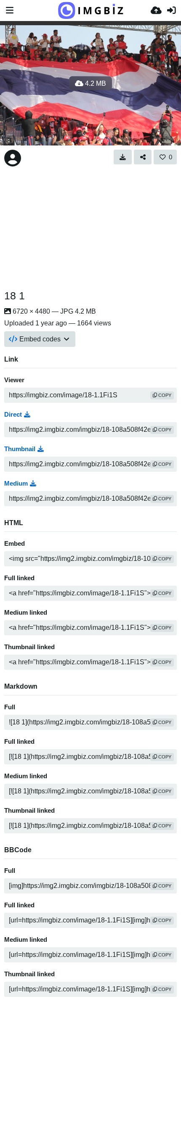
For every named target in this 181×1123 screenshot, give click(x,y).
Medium (16, 483)
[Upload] (156, 10)
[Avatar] (12, 158)
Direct (13, 414)
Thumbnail (19, 449)
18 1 (14, 295)
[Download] (123, 157)
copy (164, 395)
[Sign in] (171, 10)
